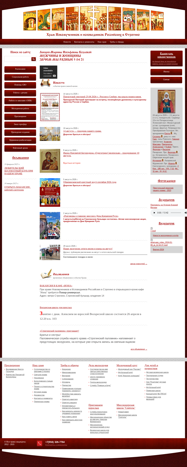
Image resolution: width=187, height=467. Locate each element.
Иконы (166, 71)
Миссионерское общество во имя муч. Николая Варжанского (101, 419)
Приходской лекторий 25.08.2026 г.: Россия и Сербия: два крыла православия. (102, 96)
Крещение (66, 369)
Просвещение (20, 116)
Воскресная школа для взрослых (56, 307)
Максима (157, 144)
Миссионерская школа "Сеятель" (126, 406)
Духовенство (39, 395)
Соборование (67, 379)
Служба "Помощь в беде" (100, 385)
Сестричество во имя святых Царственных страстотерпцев (99, 371)
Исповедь (66, 382)
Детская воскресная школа (157, 372)
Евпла (167, 133)
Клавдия (168, 142)
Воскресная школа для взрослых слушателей (99, 431)
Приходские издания (20, 132)
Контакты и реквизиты (84, 41)
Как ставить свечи (69, 417)
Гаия (155, 139)
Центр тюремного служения (97, 378)
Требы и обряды (117, 41)
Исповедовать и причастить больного (71, 407)
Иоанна (171, 163)
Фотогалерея (166, 181)
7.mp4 (153, 231)
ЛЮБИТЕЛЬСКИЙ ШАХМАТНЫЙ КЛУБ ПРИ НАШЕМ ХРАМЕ (18, 170)
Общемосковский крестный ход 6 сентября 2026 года (89, 181)
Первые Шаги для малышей (153, 398)
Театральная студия (154, 376)
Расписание (20, 68)
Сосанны (156, 136)
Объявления (20, 157)
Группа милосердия (98, 382)
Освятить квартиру (70, 399)
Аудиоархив (167, 200)
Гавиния (175, 139)
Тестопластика (152, 379)
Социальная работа (20, 76)
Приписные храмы (42, 402)
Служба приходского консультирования (98, 413)
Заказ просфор (20, 124)
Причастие (66, 385)
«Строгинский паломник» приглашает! (59, 330)
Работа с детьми (20, 92)
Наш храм (102, 41)
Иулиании (157, 160)
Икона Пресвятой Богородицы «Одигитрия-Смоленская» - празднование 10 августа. (101, 154)
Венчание (66, 376)
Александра (158, 147)
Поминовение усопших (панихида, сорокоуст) (71, 390)
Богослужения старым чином (43, 382)
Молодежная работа (20, 108)
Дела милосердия (98, 365)
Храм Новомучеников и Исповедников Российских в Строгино (93, 21)
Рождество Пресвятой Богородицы (15, 376)
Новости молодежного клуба (165, 235)
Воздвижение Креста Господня (15, 370)
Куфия (168, 147)
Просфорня (39, 378)
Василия (166, 149)
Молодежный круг (127, 365)
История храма (40, 392)
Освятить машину (69, 403)
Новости (67, 41)
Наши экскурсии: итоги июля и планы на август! (87, 248)
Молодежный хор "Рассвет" (129, 369)
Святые (166, 79)
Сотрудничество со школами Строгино (42, 370)
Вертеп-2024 (158, 249)
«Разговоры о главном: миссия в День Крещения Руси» (90, 215)
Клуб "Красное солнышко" (129, 376)
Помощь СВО (20, 84)
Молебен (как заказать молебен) (71, 395)
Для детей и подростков (151, 366)
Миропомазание (69, 372)
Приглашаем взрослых (96, 406)
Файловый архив (20, 147)
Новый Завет (123, 412)
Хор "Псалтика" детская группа (156, 383)
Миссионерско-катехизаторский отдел (100, 426)
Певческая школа (153, 391)
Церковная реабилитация (20, 140)
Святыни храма (40, 375)
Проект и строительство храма (44, 388)
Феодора (156, 149)
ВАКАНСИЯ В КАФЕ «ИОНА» (56, 285)
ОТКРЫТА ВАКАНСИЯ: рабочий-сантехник (17, 188)
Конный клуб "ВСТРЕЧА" (156, 394)
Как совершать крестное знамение (72, 421)
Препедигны (167, 144)
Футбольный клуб (125, 372)
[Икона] (166, 112)
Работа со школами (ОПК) (20, 100)
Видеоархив (166, 223)
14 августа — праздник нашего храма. (82, 130)
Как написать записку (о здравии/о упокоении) (72, 412)
